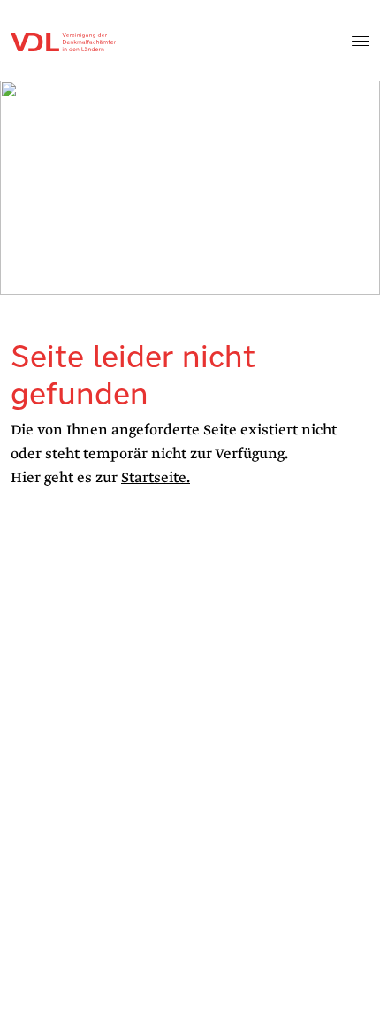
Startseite (153, 478)
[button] (360, 41)
